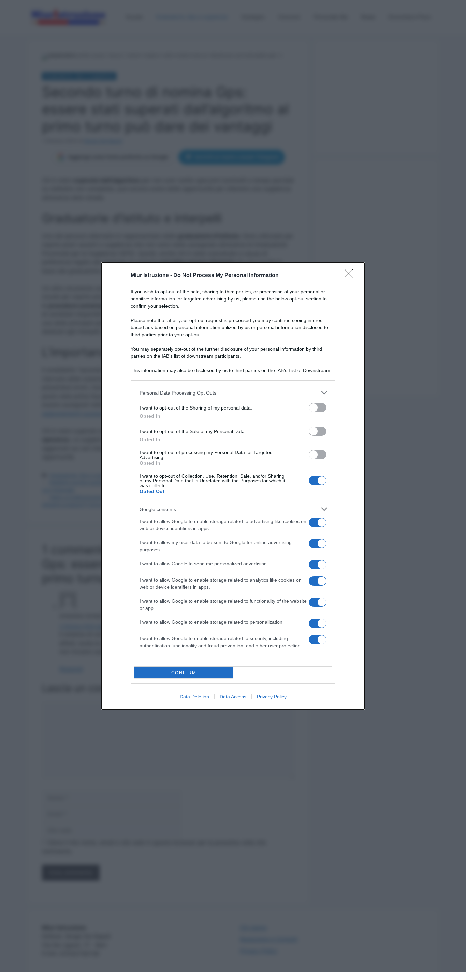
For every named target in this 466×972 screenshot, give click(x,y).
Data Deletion (194, 696)
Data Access (233, 696)
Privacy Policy (272, 696)
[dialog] (233, 486)
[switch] (317, 407)
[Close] (351, 275)
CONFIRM (183, 672)
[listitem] (233, 392)
